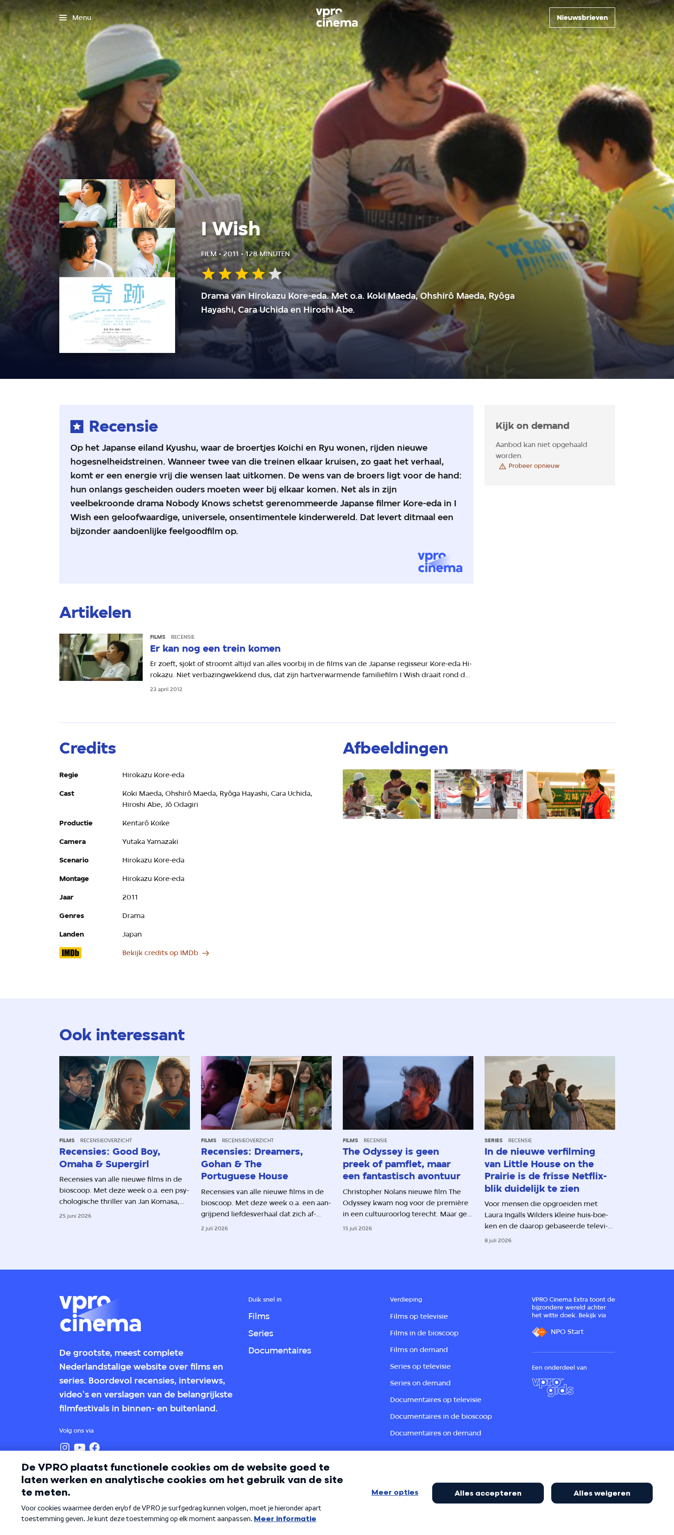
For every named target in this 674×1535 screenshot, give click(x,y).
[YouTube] (79, 1447)
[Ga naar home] (337, 17)
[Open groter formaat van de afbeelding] (387, 794)
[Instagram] (64, 1447)
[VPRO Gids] (552, 1387)
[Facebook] (94, 1447)
